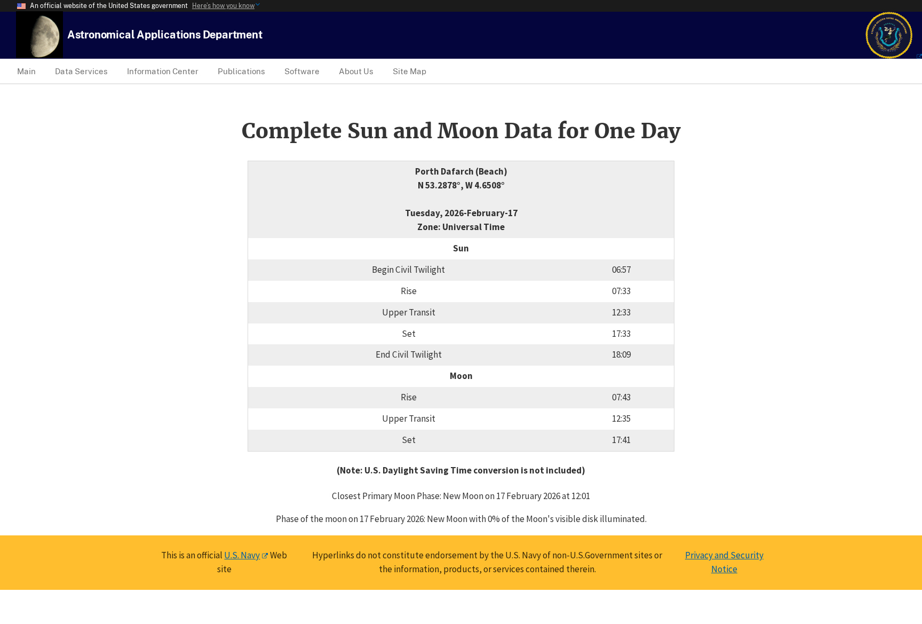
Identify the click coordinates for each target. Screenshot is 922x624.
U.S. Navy (242, 555)
